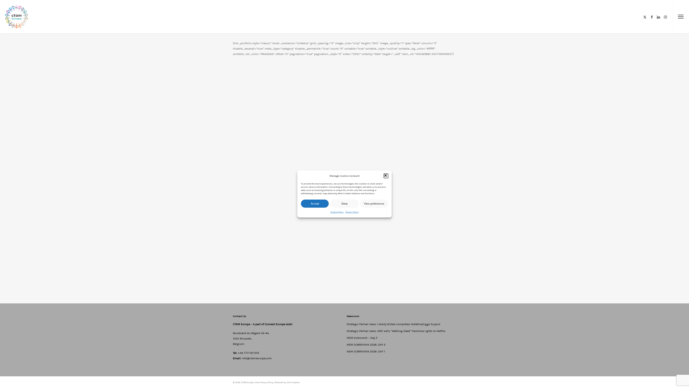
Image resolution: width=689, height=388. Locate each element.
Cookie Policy (337, 212)
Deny (344, 203)
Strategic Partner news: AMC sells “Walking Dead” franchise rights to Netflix (396, 331)
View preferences (374, 203)
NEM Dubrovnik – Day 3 (362, 338)
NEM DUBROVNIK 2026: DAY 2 (366, 344)
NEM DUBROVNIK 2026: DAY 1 (366, 351)
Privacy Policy (352, 212)
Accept (315, 203)
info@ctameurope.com (257, 358)
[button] (386, 176)
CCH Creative (293, 382)
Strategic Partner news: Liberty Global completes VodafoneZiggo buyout (393, 324)
